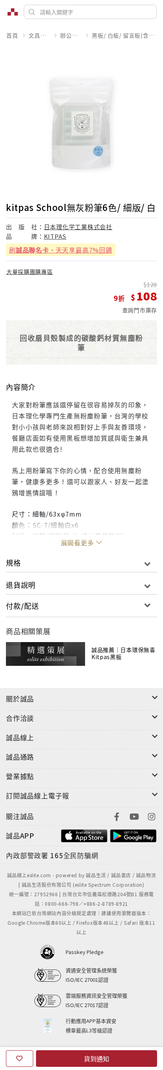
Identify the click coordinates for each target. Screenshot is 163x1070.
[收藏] (19, 1058)
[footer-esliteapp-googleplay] (133, 835)
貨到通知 (96, 1058)
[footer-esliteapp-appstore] (84, 835)
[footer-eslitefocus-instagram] (151, 816)
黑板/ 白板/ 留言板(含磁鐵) (124, 35)
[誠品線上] (12, 12)
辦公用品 (70, 35)
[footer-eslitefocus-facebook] (116, 816)
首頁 (12, 35)
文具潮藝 (38, 35)
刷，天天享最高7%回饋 (60, 250)
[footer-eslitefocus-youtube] (134, 816)
